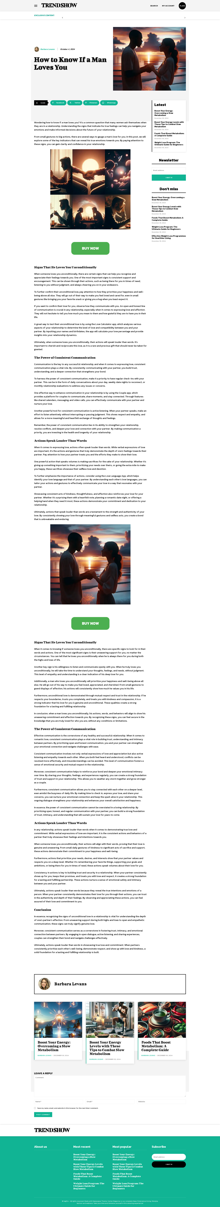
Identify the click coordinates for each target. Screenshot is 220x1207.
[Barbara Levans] (37, 49)
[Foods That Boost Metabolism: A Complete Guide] (162, 1020)
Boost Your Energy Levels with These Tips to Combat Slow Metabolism (169, 124)
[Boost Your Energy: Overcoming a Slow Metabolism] (58, 1020)
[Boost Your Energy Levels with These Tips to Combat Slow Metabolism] (110, 1020)
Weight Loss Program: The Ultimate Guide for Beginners (168, 143)
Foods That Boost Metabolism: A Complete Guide (169, 134)
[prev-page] (62, 17)
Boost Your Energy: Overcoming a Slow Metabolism (163, 113)
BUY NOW (90, 248)
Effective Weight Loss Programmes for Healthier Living (169, 237)
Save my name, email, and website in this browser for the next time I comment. (67, 1108)
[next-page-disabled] (185, 17)
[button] (154, 5)
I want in (169, 177)
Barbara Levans (47, 49)
